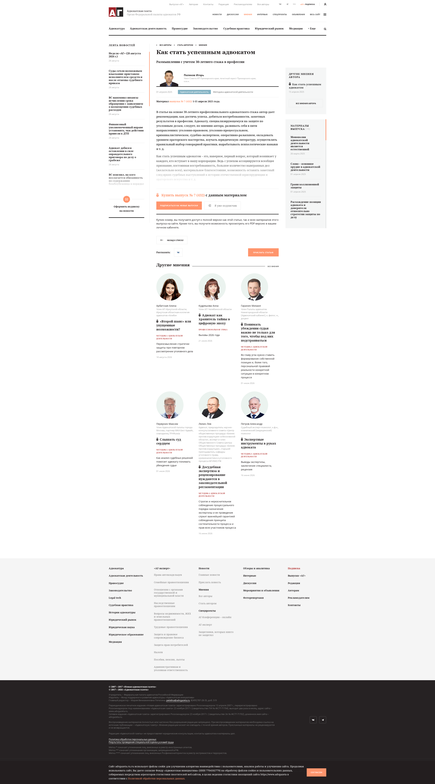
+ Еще (312, 28)
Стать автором (185, 45)
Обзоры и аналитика (256, 568)
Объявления (298, 14)
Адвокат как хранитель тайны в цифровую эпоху (214, 319)
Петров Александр (252, 423)
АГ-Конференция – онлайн (215, 617)
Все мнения (273, 266)
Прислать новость (210, 582)
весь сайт (315, 14)
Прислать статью (263, 252)
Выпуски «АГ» (176, 4)
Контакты (208, 4)
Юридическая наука (122, 627)
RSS (294, 4)
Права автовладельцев (168, 574)
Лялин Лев (205, 423)
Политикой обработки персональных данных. (156, 778)
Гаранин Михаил (251, 305)
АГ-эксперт (205, 624)
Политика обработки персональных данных (132, 739)
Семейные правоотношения (171, 582)
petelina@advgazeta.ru (178, 700)
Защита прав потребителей (171, 644)
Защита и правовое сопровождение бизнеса (169, 636)
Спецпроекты (280, 14)
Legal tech (115, 597)
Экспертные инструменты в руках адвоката (258, 443)
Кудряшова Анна (209, 305)
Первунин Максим (167, 423)
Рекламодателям (243, 4)
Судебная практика (236, 28)
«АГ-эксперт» (162, 568)
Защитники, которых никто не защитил (216, 633)
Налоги (158, 652)
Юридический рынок (269, 28)
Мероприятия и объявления (261, 590)
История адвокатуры (122, 612)
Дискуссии (233, 14)
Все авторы (263, 4)
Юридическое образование (126, 634)
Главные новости (209, 574)
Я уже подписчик (226, 205)
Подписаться (179, 205)
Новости (217, 14)
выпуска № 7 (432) (180, 101)
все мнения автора (306, 103)
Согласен (316, 772)
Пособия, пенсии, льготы (169, 659)
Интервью (262, 14)
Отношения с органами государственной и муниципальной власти (169, 592)
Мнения (248, 14)
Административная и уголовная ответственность (171, 668)
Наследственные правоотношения (164, 604)
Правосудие (180, 28)
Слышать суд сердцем (168, 441)
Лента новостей (122, 45)
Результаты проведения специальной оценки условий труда (141, 742)
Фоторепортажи (253, 597)
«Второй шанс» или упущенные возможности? (173, 325)
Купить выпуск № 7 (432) (183, 195)
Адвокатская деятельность (148, 28)
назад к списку (175, 240)
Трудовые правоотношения (171, 627)
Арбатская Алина (166, 305)
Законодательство (205, 28)
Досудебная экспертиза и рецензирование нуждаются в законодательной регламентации (213, 477)
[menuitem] (117, 28)
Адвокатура (117, 28)
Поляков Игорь (194, 75)
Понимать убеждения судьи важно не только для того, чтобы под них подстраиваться (258, 332)
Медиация (296, 28)
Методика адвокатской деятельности (233, 91)
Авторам (193, 4)
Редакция (224, 4)
